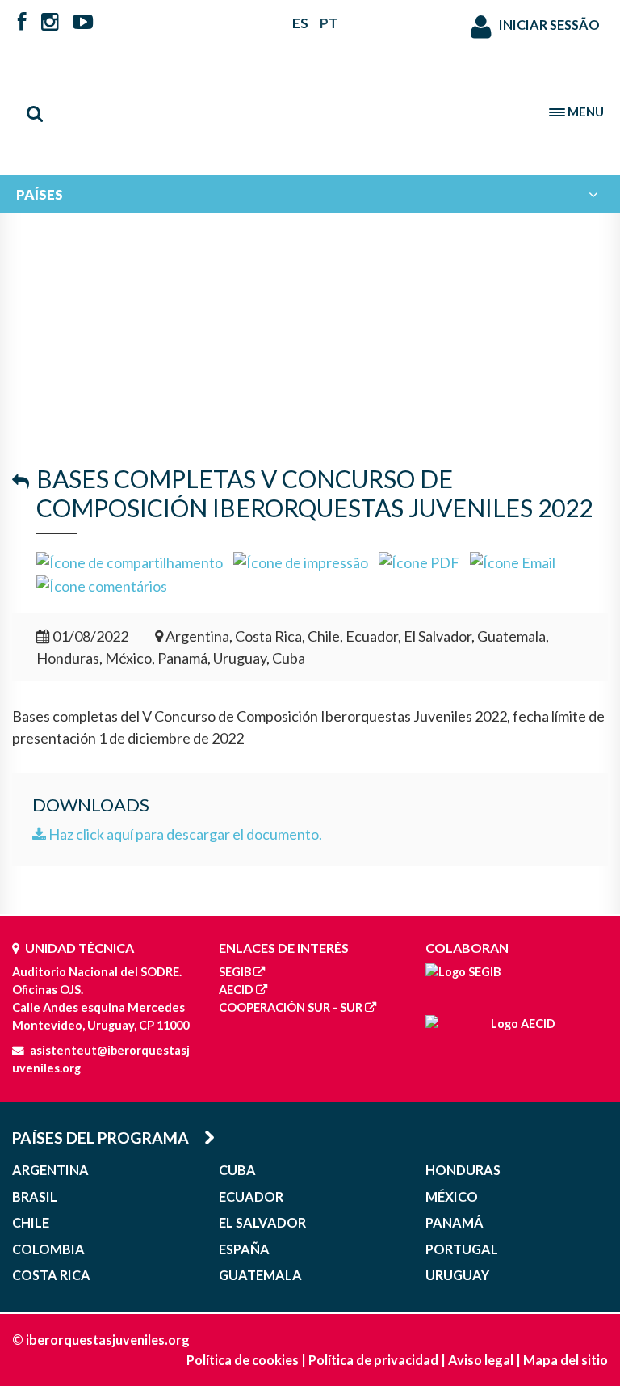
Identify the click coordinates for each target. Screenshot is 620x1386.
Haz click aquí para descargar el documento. (184, 834)
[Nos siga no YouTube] (83, 23)
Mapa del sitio (565, 1359)
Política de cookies (242, 1359)
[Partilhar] (129, 561)
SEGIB (235, 972)
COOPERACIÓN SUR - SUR (290, 1007)
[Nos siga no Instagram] (50, 23)
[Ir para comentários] (101, 584)
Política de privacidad (373, 1359)
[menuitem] (310, 194)
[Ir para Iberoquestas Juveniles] (310, 105)
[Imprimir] (300, 561)
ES (300, 23)
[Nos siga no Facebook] (22, 23)
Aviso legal (480, 1359)
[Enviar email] (512, 561)
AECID (236, 989)
